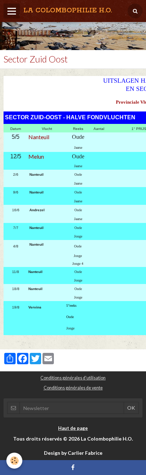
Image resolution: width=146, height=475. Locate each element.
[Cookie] (14, 461)
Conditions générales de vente (73, 388)
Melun (36, 156)
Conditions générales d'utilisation (73, 378)
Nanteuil (38, 136)
